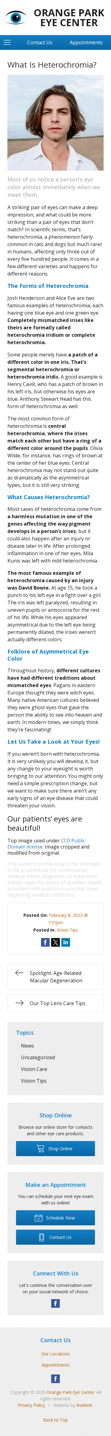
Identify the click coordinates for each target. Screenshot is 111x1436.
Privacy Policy (31, 1405)
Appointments (56, 1365)
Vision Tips (67, 930)
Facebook (55, 1303)
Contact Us (39, 42)
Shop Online (59, 1149)
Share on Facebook (45, 942)
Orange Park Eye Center (70, 1392)
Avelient (84, 1405)
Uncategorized (38, 1057)
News (27, 1045)
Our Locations (55, 1354)
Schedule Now (60, 1218)
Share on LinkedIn (65, 942)
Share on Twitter (55, 942)
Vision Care (34, 1069)
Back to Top (55, 1420)
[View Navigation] (9, 42)
